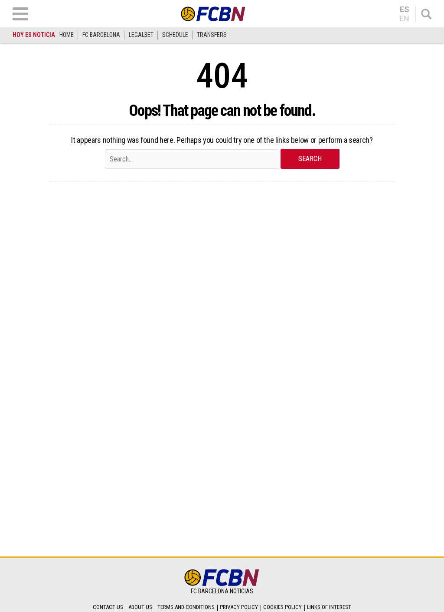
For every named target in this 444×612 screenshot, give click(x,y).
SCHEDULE (175, 34)
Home (66, 34)
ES (404, 9)
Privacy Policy (239, 607)
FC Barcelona (101, 34)
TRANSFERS (212, 34)
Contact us (108, 607)
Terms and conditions (186, 607)
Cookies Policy (282, 607)
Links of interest (329, 607)
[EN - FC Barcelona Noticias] (213, 14)
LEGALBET (141, 34)
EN (404, 19)
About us (140, 607)
